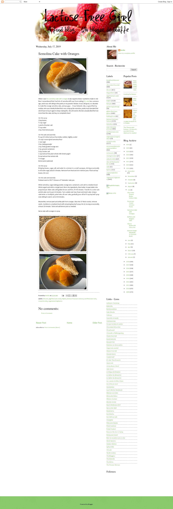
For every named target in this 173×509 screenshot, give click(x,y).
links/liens (110, 124)
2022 (128, 158)
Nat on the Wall (112, 408)
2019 (128, 168)
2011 (128, 285)
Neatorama (110, 411)
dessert (45, 299)
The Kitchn (110, 462)
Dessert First (111, 342)
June (129, 240)
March (130, 250)
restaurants (110, 153)
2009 (128, 292)
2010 (128, 288)
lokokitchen (110, 387)
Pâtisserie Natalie (112, 423)
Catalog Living (111, 321)
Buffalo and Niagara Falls (131, 218)
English (64, 299)
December (131, 171)
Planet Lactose (111, 426)
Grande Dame (111, 354)
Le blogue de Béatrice (113, 372)
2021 (128, 161)
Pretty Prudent (111, 429)
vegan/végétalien (112, 173)
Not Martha (110, 414)
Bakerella (110, 306)
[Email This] (67, 295)
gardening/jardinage (113, 107)
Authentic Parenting (113, 303)
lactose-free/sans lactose (75, 299)
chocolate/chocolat (113, 85)
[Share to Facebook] (73, 295)
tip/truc (109, 170)
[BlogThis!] (69, 295)
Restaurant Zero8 (112, 435)
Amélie (123, 50)
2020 (128, 165)
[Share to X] (71, 295)
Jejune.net (110, 363)
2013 (128, 278)
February (131, 254)
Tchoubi (109, 450)
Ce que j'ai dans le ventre (115, 324)
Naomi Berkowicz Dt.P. (114, 405)
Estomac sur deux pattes (115, 345)
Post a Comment (46, 313)
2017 (128, 265)
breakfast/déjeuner (113, 80)
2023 (128, 155)
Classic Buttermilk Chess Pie (131, 225)
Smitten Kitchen (112, 444)
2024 (128, 151)
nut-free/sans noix (90, 299)
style (108, 167)
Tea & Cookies (111, 453)
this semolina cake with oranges (57, 99)
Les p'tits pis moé (112, 384)
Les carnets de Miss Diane (115, 381)
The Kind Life (111, 459)
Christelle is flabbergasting (115, 333)
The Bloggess (111, 456)
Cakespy (109, 315)
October (130, 180)
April (129, 247)
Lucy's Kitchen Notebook (114, 390)
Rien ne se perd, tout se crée (116, 438)
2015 (128, 272)
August (130, 186)
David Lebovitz (111, 339)
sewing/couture (112, 156)
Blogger (90, 504)
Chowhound (110, 330)
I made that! (110, 357)
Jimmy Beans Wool (113, 366)
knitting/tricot (111, 116)
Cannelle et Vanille (113, 318)
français (109, 103)
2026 (128, 144)
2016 (128, 268)
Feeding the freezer (130, 94)
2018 (128, 261)
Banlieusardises (112, 309)
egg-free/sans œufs (55, 299)
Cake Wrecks (111, 312)
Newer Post (41, 323)
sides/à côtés (111, 159)
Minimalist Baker (112, 396)
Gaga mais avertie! (113, 348)
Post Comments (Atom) (52, 327)
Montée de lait (111, 402)
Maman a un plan (112, 393)
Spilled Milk (110, 447)
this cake (86, 101)
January (130, 257)
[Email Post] (62, 295)
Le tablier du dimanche (114, 375)
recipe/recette (43, 301)
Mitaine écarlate (112, 399)
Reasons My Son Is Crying (115, 432)
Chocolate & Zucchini (113, 327)
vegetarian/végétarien (55, 301)
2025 (128, 148)
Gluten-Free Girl (112, 351)
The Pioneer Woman (113, 465)
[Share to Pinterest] (76, 295)
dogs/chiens (111, 93)
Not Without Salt (112, 417)
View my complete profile (126, 53)
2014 (128, 275)
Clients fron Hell (112, 336)
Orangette (110, 420)
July (129, 190)
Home (69, 323)
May (129, 244)
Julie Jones (110, 369)
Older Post (97, 323)
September (131, 183)
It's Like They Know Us (114, 360)
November (131, 176)
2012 (128, 282)
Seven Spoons (111, 441)
